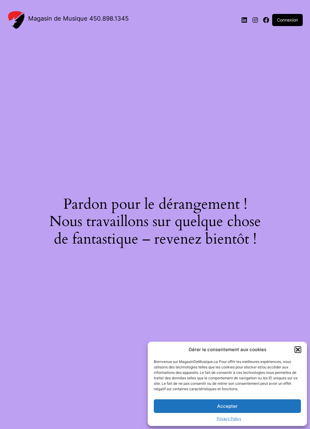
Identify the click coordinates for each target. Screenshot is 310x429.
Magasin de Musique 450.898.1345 (78, 18)
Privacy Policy (229, 418)
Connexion (287, 19)
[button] (298, 350)
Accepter (227, 406)
